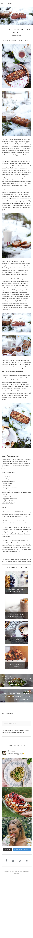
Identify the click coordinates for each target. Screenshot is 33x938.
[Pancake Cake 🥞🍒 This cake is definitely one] (17, 802)
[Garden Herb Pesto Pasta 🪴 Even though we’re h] (17, 772)
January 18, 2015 (16, 35)
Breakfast (23, 559)
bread (24, 562)
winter (29, 562)
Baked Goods (15, 559)
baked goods (17, 562)
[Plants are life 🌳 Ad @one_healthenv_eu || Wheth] (17, 831)
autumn (10, 562)
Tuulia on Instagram (17, 745)
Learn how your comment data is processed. (15, 731)
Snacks (28, 559)
